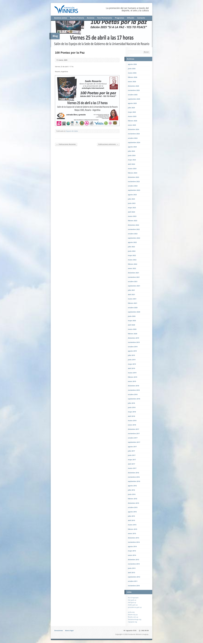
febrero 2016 (132, 499)
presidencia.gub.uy (135, 607)
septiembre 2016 (134, 481)
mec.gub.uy (132, 600)
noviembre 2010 (134, 586)
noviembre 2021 (134, 277)
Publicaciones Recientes (66, 144)
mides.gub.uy (133, 605)
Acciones (90, 18)
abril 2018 (131, 416)
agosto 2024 (132, 147)
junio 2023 (131, 203)
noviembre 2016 (134, 477)
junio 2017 (131, 455)
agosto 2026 (132, 64)
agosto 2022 (132, 242)
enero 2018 (132, 425)
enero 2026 (132, 82)
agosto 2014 (132, 546)
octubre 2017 (132, 438)
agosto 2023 (132, 195)
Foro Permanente (104, 18)
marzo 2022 (132, 260)
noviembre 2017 (134, 434)
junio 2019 (131, 360)
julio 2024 (131, 151)
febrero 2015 (132, 529)
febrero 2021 (132, 303)
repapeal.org (132, 622)
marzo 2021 (132, 299)
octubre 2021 (132, 281)
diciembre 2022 (133, 225)
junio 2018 (131, 407)
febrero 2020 (132, 334)
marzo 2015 (132, 525)
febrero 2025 (132, 121)
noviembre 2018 (134, 390)
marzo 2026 (132, 73)
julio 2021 (131, 290)
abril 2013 (131, 573)
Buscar (146, 52)
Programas (119, 18)
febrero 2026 (132, 77)
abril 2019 (131, 368)
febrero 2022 (132, 264)
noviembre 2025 (134, 90)
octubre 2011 (132, 581)
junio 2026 (131, 69)
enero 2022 (132, 268)
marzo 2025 (132, 116)
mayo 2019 (132, 364)
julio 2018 (131, 403)
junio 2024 (131, 155)
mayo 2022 (132, 255)
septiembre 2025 (134, 99)
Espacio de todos (72, 131)
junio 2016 (131, 494)
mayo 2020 (132, 321)
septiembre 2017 (134, 442)
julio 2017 (131, 451)
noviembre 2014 (134, 542)
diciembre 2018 (133, 386)
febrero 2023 (132, 221)
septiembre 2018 (134, 399)
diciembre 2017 (133, 429)
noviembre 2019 (134, 342)
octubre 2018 (132, 394)
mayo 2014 (132, 551)
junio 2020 (131, 316)
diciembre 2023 (133, 177)
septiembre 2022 (134, 238)
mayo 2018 (132, 412)
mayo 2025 (132, 112)
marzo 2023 (132, 216)
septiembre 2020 (134, 312)
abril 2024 (131, 164)
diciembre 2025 (133, 86)
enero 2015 (132, 533)
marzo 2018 (132, 421)
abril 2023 (131, 212)
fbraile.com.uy (133, 617)
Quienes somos (60, 18)
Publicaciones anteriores (108, 144)
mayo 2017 (132, 460)
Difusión (130, 18)
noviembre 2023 (134, 182)
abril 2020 (131, 325)
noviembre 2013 (134, 564)
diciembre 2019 (133, 338)
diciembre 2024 (133, 129)
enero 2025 (132, 125)
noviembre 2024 (134, 134)
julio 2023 (131, 199)
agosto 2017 (132, 447)
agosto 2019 (132, 351)
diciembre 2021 (133, 273)
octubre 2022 (132, 234)
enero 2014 (132, 555)
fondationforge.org (134, 619)
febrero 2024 (132, 173)
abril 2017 (131, 464)
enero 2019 (132, 381)
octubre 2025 (132, 95)
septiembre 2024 (134, 142)
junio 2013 (131, 568)
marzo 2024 (132, 169)
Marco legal (69, 630)
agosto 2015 (132, 512)
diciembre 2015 (133, 503)
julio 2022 (131, 247)
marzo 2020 (132, 329)
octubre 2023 (132, 186)
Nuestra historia (77, 18)
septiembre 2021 (134, 286)
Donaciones (58, 630)
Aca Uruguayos (133, 598)
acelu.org (131, 612)
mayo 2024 (132, 160)
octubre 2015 (132, 507)
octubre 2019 (132, 347)
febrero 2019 (132, 377)
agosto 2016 (132, 486)
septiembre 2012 (134, 577)
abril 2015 (131, 520)
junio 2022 (131, 251)
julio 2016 (131, 490)
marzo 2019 (132, 373)
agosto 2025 (132, 103)
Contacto (141, 18)
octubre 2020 (132, 308)
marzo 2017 (132, 468)
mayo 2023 (132, 208)
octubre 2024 (132, 138)
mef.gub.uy (132, 602)
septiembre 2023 (134, 190)
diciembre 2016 (133, 473)
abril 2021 (131, 294)
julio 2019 (131, 355)
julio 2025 (131, 108)
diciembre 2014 (133, 538)
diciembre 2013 (133, 560)
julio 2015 (131, 516)
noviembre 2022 (134, 229)
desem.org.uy (133, 615)
